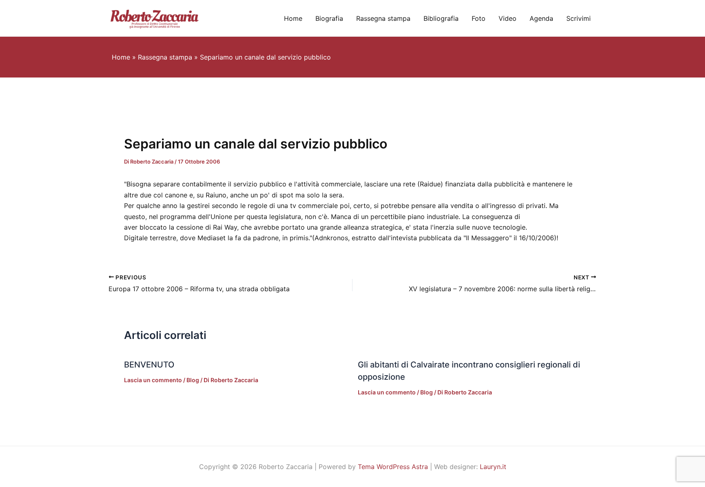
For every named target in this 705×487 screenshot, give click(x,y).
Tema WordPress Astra (393, 467)
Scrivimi (578, 18)
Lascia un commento (153, 379)
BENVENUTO (149, 365)
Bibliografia (441, 18)
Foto (479, 18)
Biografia (329, 18)
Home (293, 18)
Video (508, 18)
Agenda (541, 18)
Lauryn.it (493, 467)
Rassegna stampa (383, 18)
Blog (192, 379)
